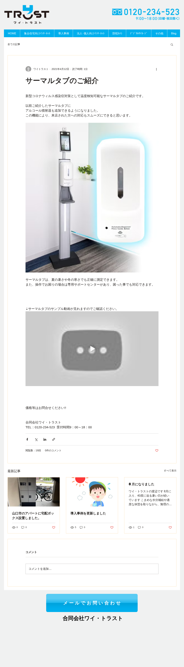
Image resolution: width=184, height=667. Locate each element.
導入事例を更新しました (88, 513)
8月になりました (141, 484)
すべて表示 (170, 470)
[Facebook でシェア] (27, 439)
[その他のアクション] (156, 69)
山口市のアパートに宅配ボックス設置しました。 (33, 515)
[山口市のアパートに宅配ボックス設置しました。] (34, 491)
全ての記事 (14, 44)
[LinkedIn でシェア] (45, 439)
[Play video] (92, 348)
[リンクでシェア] (53, 439)
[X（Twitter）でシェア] (36, 439)
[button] (172, 44)
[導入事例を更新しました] (92, 491)
